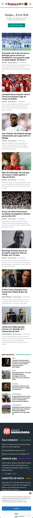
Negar (16, 513)
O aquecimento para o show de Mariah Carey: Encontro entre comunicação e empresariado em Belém (21, 399)
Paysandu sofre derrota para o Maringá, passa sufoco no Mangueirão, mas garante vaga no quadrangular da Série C (16, 56)
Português (20, 516)
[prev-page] (3, 348)
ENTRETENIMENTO (7, 297)
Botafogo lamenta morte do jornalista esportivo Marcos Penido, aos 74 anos (14, 253)
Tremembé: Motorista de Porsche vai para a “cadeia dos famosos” (21, 387)
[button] (30, 493)
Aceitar (16, 508)
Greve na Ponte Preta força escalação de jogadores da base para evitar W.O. (16, 214)
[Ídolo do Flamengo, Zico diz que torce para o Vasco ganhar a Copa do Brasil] (16, 161)
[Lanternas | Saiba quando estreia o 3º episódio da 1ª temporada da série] (16, 315)
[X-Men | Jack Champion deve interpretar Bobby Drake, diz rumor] (16, 278)
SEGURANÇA (15, 383)
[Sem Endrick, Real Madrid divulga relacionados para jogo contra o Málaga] (16, 122)
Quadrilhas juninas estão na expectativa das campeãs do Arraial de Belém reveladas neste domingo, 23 (21, 410)
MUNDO (14, 370)
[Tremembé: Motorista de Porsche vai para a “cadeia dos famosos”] (6, 386)
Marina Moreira (12, 101)
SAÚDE (13, 358)
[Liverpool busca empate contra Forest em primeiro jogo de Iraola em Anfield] (16, 83)
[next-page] (6, 348)
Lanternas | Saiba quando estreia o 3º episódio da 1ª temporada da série (13, 329)
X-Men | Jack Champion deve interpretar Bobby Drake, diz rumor (14, 292)
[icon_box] (13, 450)
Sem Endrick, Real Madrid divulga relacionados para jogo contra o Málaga (16, 135)
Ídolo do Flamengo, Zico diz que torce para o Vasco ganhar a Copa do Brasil (15, 174)
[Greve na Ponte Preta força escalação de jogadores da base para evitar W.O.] (16, 200)
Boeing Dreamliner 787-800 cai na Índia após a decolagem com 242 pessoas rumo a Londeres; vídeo (21, 376)
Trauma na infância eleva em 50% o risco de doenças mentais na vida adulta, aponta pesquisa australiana (21, 364)
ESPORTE (4, 62)
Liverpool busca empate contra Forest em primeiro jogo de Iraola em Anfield (16, 96)
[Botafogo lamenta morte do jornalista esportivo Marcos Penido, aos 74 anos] (16, 239)
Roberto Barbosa (13, 62)
